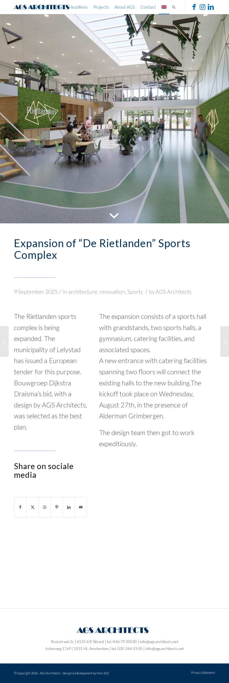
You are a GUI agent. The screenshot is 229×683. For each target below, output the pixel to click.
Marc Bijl (103, 673)
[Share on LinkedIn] (69, 507)
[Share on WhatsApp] (45, 507)
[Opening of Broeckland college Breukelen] (4, 341)
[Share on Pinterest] (57, 507)
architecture (82, 291)
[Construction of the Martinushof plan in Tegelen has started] (224, 341)
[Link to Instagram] (202, 7)
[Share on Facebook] (20, 507)
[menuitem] (37, 7)
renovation (112, 291)
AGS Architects (173, 291)
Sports (135, 291)
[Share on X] (32, 507)
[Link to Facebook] (194, 7)
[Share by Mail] (81, 507)
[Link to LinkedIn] (211, 7)
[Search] (173, 7)
